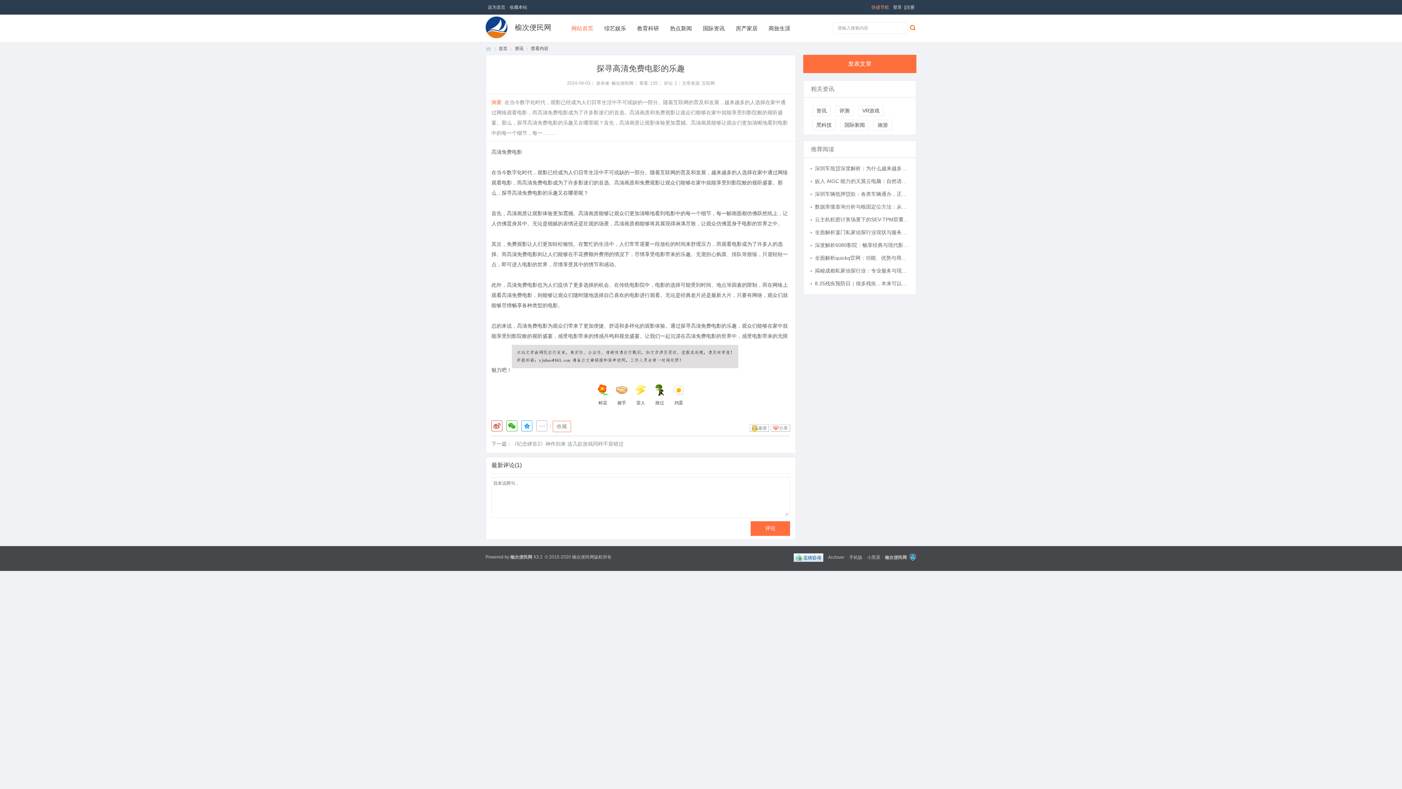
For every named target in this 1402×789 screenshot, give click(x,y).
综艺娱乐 (615, 28)
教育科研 (648, 28)
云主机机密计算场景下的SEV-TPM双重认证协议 (862, 219)
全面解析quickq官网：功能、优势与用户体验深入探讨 (862, 258)
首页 (488, 48)
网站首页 (582, 28)
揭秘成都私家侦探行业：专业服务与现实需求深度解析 (862, 271)
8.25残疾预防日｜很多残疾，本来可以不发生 (862, 283)
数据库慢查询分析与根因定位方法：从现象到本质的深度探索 (862, 207)
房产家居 (747, 28)
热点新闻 (681, 28)
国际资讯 (714, 28)
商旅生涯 (779, 28)
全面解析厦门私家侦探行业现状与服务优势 (862, 232)
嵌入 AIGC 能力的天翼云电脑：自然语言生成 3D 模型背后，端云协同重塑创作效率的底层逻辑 (862, 181)
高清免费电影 (506, 152)
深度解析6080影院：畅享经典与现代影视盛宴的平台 (862, 245)
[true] (912, 27)
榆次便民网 (533, 27)
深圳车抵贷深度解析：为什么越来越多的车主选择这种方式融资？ (862, 168)
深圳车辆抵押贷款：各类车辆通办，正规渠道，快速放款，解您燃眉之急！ (862, 194)
